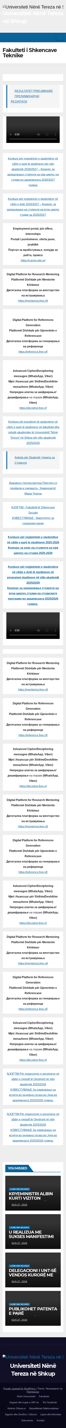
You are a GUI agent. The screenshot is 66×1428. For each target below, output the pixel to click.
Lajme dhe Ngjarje (19, 1189)
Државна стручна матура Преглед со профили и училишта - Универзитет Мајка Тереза (33, 488)
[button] (52, 37)
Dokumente (27, 1420)
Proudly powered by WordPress (19, 1388)
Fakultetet (44, 1396)
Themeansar (32, 1392)
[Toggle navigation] (59, 37)
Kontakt (41, 1420)
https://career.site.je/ (33, 260)
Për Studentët (50, 1402)
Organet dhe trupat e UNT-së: (24, 1402)
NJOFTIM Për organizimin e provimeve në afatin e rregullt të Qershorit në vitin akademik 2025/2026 (33, 1079)
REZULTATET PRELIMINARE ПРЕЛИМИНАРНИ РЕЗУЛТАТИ (32, 96)
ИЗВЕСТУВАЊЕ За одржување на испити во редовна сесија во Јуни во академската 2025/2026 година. (33, 1095)
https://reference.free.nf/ (33, 351)
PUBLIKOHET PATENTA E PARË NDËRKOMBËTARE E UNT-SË (33, 1315)
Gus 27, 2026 (19, 1205)
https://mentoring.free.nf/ (33, 300)
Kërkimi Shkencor (17, 1408)
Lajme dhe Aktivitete (50, 1414)
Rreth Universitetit (26, 1396)
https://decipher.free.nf (33, 407)
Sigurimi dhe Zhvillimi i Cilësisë (21, 1414)
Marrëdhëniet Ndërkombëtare (44, 1408)
